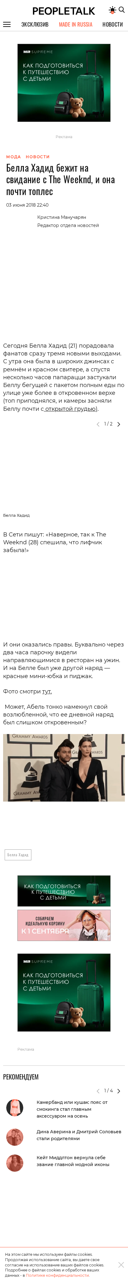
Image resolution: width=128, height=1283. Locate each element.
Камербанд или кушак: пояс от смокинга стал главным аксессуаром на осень (72, 1109)
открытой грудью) (71, 408)
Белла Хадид (18, 854)
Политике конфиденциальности (57, 1275)
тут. (47, 691)
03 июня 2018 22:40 (27, 205)
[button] (119, 424)
